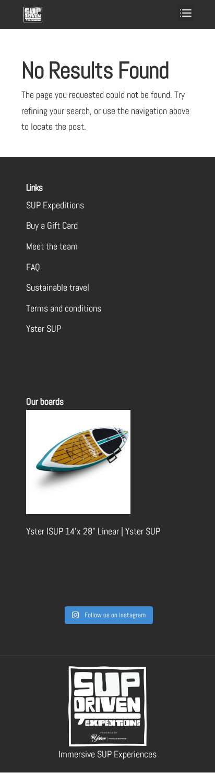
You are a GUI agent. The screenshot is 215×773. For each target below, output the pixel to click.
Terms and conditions (63, 308)
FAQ (33, 267)
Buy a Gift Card (52, 225)
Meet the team (52, 246)
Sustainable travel (57, 287)
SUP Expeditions (55, 205)
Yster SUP (43, 328)
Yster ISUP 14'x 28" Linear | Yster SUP (93, 531)
